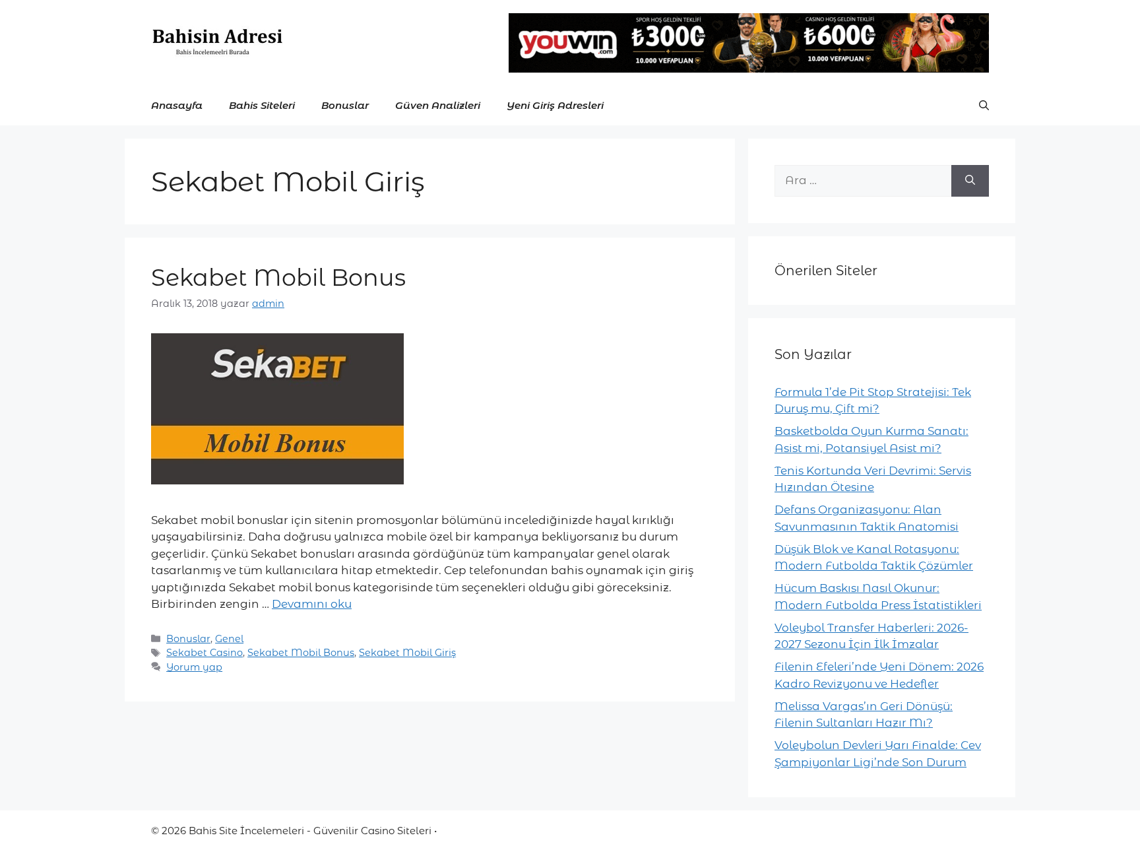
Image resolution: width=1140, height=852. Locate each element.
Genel (229, 639)
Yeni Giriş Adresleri (555, 105)
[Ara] (970, 181)
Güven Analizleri (437, 105)
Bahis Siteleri (262, 105)
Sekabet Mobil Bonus (278, 277)
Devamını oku (312, 603)
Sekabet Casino (204, 653)
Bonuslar (345, 105)
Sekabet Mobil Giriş (407, 653)
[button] (984, 105)
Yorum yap (194, 667)
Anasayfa (177, 105)
